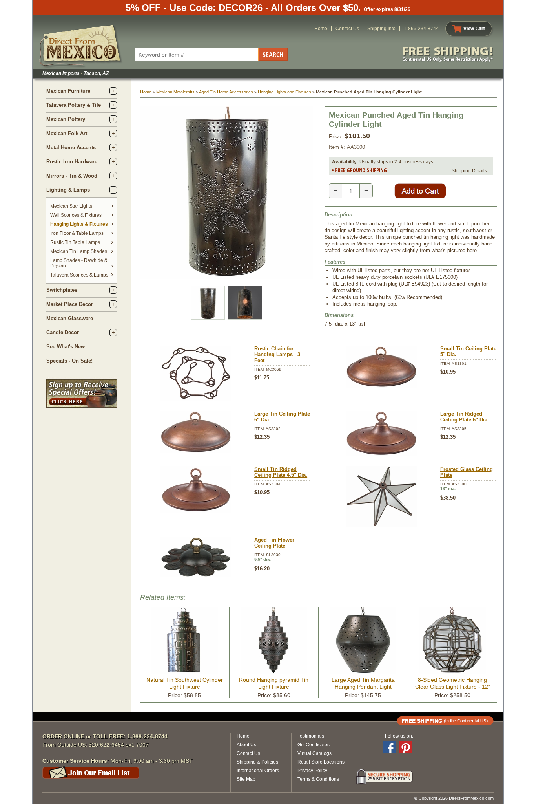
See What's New (65, 347)
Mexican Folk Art (66, 133)
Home (320, 28)
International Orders (258, 770)
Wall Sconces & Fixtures (76, 215)
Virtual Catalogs (314, 753)
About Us (246, 744)
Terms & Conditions (318, 779)
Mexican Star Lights (71, 206)
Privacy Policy (312, 770)
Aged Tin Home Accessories (226, 92)
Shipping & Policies (257, 762)
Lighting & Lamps (68, 190)
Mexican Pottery (65, 119)
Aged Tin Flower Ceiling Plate (274, 543)
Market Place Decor (69, 304)
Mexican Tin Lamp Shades (78, 251)
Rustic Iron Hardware (71, 162)
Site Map (246, 779)
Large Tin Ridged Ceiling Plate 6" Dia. (464, 417)
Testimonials (310, 736)
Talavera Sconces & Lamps (79, 275)
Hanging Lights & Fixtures (79, 224)
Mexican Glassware (69, 318)
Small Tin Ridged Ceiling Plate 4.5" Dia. (280, 472)
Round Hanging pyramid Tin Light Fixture (273, 683)
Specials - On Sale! (69, 361)
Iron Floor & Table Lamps (77, 233)
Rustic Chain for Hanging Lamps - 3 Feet (277, 354)
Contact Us (347, 28)
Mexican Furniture (68, 91)
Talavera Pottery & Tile (73, 105)
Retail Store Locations (321, 762)
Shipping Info (381, 28)
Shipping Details (469, 171)
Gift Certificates (313, 744)
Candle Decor (62, 332)
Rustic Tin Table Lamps (75, 242)
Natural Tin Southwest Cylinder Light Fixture (184, 683)
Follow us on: (399, 736)
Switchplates (61, 290)
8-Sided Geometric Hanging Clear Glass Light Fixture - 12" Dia (452, 686)
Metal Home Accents (71, 147)
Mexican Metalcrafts (175, 92)
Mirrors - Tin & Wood (71, 176)
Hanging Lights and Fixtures (284, 92)
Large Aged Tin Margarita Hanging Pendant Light (363, 683)
